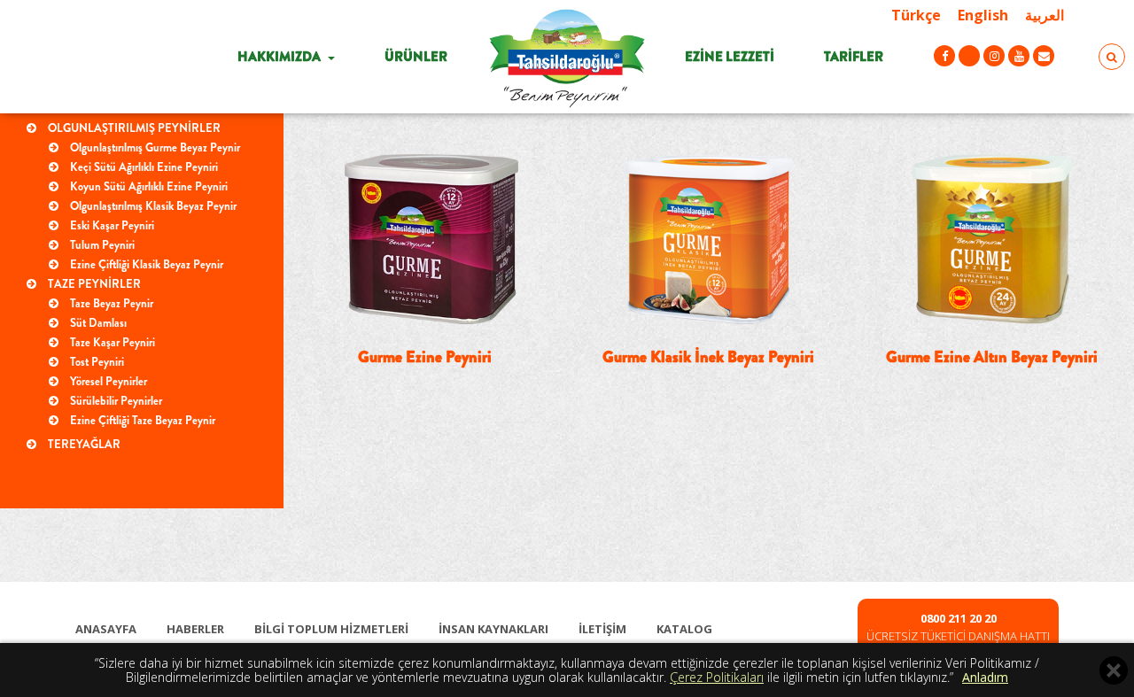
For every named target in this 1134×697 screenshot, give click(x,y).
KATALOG (684, 629)
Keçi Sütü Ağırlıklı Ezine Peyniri (142, 167)
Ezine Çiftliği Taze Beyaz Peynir (141, 420)
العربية (1044, 15)
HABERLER (195, 629)
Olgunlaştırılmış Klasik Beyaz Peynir (152, 205)
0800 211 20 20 (958, 618)
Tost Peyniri (95, 361)
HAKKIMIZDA (280, 56)
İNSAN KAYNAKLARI (493, 629)
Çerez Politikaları (717, 677)
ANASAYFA (105, 629)
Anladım (985, 677)
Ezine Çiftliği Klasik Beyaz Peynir (145, 264)
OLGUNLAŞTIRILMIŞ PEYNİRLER (133, 128)
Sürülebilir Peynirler (114, 400)
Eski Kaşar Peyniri (110, 225)
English (983, 15)
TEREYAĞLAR (82, 444)
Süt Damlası (97, 322)
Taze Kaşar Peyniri (111, 342)
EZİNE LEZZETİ (729, 56)
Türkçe (916, 15)
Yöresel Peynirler (107, 381)
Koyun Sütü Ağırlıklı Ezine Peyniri (147, 186)
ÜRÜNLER (415, 56)
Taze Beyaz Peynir (110, 303)
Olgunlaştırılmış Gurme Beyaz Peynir (153, 147)
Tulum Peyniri (101, 244)
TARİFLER (853, 56)
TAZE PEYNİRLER (93, 283)
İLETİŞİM (602, 629)
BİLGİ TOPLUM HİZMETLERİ (331, 629)
